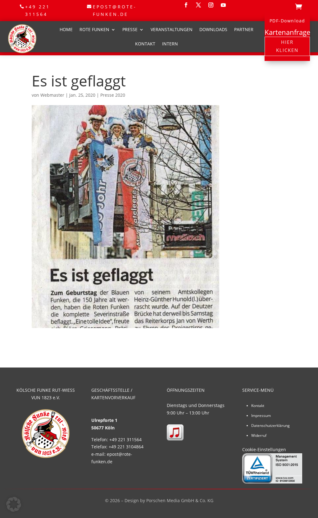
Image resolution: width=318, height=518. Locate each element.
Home (66, 29)
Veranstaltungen (172, 29)
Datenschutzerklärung (270, 425)
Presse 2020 (112, 95)
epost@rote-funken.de (115, 10)
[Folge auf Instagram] (211, 5)
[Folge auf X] (198, 5)
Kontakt (145, 44)
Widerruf (258, 435)
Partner (243, 29)
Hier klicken (287, 46)
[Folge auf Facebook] (186, 5)
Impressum (261, 415)
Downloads (213, 29)
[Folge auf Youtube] (223, 5)
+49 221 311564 (37, 10)
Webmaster (52, 95)
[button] (13, 504)
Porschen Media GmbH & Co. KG (179, 500)
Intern (170, 44)
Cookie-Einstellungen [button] (264, 449)
